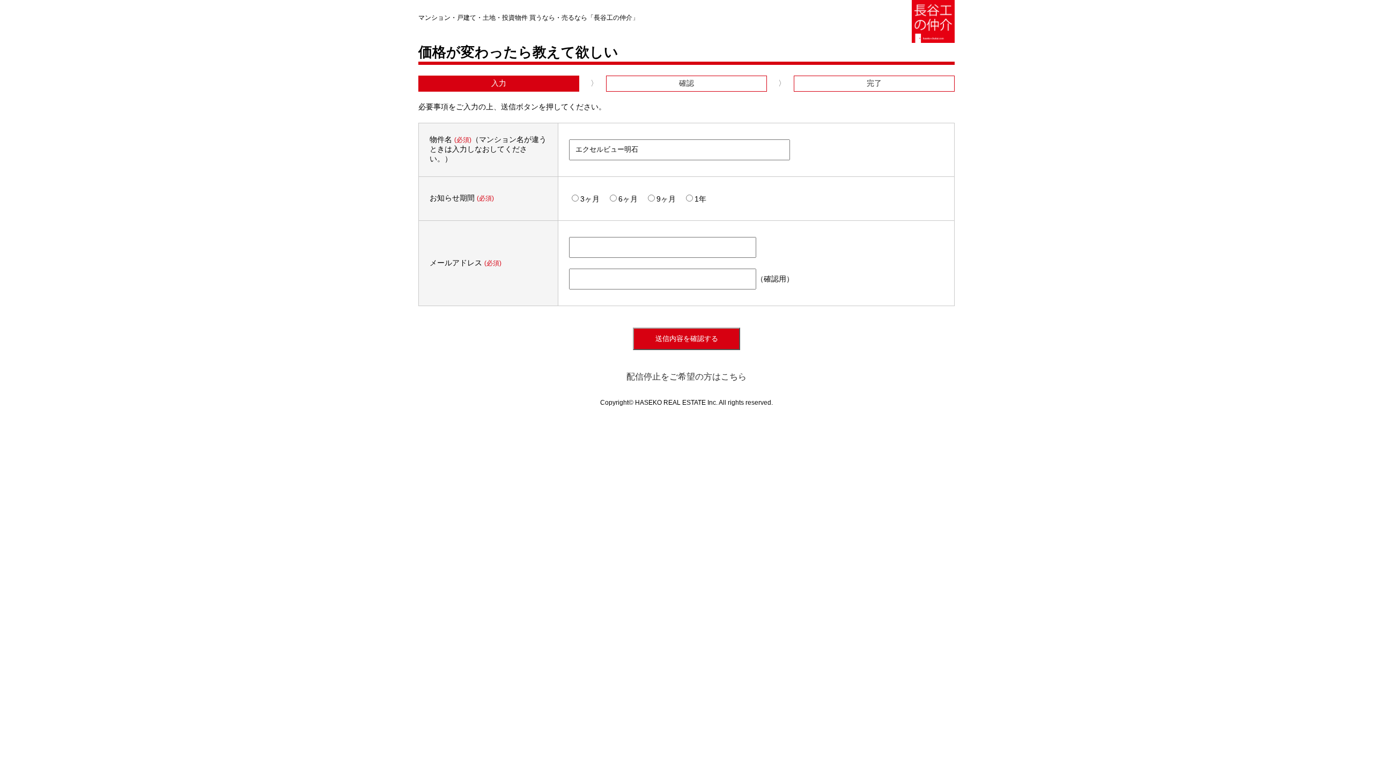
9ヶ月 (666, 199)
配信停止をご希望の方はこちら (686, 376)
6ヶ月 (628, 199)
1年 (700, 199)
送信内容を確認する (686, 339)
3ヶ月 (590, 199)
